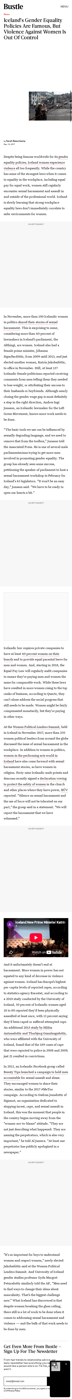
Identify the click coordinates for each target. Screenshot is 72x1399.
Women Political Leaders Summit (36, 727)
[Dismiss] (66, 1364)
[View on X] (36, 616)
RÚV (64, 790)
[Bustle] (13, 6)
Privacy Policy (13, 1391)
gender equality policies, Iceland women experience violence (36, 162)
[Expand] (54, 1364)
